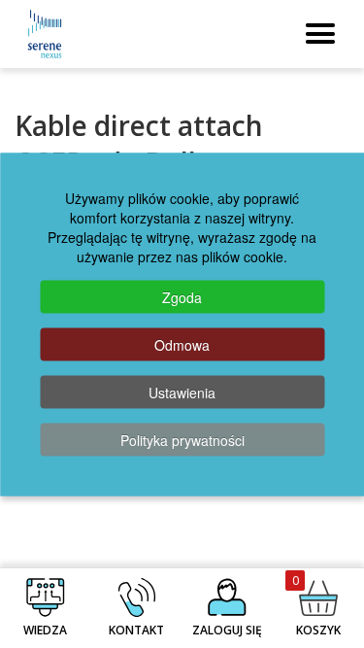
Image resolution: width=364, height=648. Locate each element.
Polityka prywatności (182, 439)
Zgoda (182, 296)
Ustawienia (182, 391)
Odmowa (182, 344)
